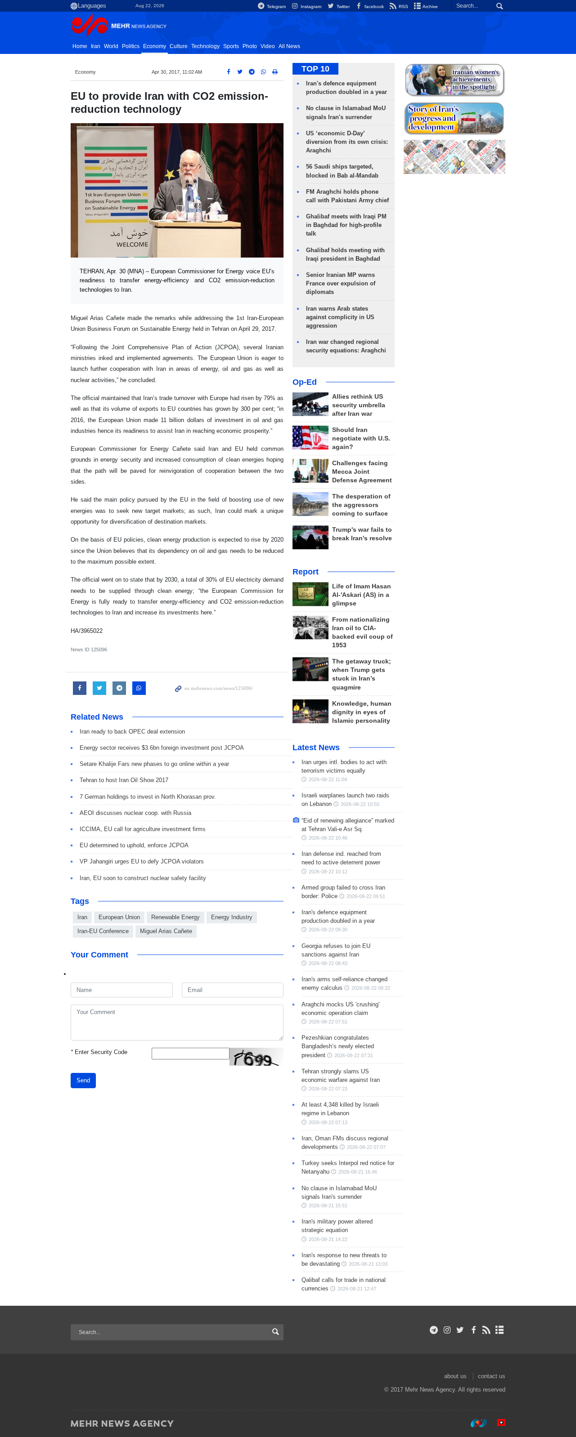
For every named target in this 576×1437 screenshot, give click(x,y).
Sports (231, 46)
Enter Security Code (99, 1052)
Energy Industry (231, 917)
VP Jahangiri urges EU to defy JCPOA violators (142, 861)
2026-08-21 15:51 (328, 1205)
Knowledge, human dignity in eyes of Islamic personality (362, 712)
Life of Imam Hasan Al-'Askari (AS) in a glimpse (361, 595)
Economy (154, 46)
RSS (402, 6)
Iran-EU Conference (103, 931)
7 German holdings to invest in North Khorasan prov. (148, 796)
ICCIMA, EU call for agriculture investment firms (143, 829)
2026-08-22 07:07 (366, 1147)
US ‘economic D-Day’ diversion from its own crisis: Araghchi (347, 142)
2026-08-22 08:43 (328, 963)
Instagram (310, 6)
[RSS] (486, 1330)
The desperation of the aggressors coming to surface (361, 505)
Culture (179, 46)
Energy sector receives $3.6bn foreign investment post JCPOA (162, 747)
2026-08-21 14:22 (328, 1239)
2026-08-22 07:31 (353, 1055)
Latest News (316, 747)
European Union (119, 917)
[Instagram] (447, 1330)
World (111, 46)
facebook (373, 6)
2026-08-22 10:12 (328, 871)
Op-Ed (304, 382)
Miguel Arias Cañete (166, 931)
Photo (250, 46)
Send (83, 1080)
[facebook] (473, 1330)
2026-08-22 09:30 (328, 929)
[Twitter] (460, 1330)
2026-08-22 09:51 (365, 896)
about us (455, 1376)
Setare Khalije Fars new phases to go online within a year (154, 764)
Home (79, 46)
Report (305, 571)
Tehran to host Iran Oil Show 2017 (124, 780)
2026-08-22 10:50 (360, 804)
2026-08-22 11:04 (328, 779)
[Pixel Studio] (496, 1423)
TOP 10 (315, 68)
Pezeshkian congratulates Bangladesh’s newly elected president (338, 1046)
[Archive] (499, 1330)
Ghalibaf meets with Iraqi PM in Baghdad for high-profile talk (346, 225)
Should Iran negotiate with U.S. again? (361, 438)
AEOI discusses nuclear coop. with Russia (135, 813)
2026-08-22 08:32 (370, 988)
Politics (131, 46)
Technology (205, 46)
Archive (430, 6)
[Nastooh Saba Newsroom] (474, 1423)
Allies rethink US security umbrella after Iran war (358, 405)
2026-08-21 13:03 (368, 1264)
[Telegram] (434, 1330)
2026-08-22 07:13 (328, 1122)
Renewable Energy (175, 917)
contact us (491, 1376)
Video (268, 46)
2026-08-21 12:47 (357, 1288)
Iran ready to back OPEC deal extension (132, 731)
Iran (95, 46)
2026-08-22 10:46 (328, 838)
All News (289, 46)
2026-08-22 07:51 (328, 1021)
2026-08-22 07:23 (328, 1088)
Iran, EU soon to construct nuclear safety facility (143, 878)
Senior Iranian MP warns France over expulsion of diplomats (340, 283)
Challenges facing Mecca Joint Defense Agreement (362, 472)
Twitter (342, 6)
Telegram (276, 6)
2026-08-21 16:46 (357, 1172)
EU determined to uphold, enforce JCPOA (134, 845)
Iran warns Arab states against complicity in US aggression (340, 317)
